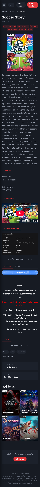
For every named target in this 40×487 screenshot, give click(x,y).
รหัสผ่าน (6, 339)
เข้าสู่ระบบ (20, 5)
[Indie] (12, 12)
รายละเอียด (7, 170)
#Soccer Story (8, 356)
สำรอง (17, 266)
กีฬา (13, 352)
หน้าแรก (4, 12)
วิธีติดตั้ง (6, 280)
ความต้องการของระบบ (11, 228)
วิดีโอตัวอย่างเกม (9, 198)
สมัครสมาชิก (31, 5)
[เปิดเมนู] (4, 5)
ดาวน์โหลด (7, 266)
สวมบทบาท (21, 352)
